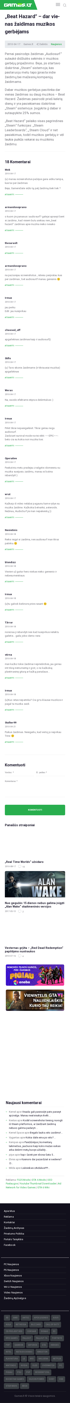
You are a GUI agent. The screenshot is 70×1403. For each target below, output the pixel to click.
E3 (54, 1331)
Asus (56, 1318)
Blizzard (36, 1324)
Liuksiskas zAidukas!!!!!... (35, 1167)
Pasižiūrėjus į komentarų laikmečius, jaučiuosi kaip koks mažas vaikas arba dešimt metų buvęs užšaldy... (34, 1146)
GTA (44, 1345)
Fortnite (57, 1338)
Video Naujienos (13, 1292)
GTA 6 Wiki (43, 1187)
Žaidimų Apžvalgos (15, 1298)
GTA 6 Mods (39, 1179)
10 (23, 867)
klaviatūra (12, 1359)
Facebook (10, 1244)
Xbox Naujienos (13, 1275)
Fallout (27, 1338)
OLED (34, 1365)
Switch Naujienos (14, 1281)
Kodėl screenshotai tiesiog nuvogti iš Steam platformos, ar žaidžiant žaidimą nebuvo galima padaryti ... (36, 1124)
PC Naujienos (11, 1264)
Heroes (55, 1345)
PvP (28, 1372)
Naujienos (56, 44)
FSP (8, 1345)
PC (60, 1365)
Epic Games (12, 1338)
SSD (61, 1379)
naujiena (43, 1359)
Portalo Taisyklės (13, 1239)
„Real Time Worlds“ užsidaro (24, 861)
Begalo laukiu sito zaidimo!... (46, 1132)
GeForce (32, 1345)
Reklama (9, 1216)
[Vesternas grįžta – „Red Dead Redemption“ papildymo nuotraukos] (35, 929)
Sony (51, 1379)
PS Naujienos (11, 1269)
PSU (19, 1372)
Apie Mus (9, 1211)
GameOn (19, 1345)
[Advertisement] (35, 1062)
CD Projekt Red (14, 1331)
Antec (26, 1318)
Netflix (57, 1359)
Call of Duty (52, 1324)
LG (24, 1359)
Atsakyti (9, 195)
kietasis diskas (24, 1352)
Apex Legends (41, 1318)
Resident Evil (42, 1372)
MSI (32, 1359)
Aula (8, 1324)
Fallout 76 (41, 1338)
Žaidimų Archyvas (14, 1228)
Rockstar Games (15, 1379)
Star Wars (11, 1386)
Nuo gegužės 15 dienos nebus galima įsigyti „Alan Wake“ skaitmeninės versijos (34, 904)
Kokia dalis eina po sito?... (41, 1137)
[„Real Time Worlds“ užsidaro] (35, 843)
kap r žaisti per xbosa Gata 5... (38, 1154)
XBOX (24, 1386)
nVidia (24, 1365)
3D (7, 1318)
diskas (44, 1331)
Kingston (42, 1352)
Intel (8, 1352)
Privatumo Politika (14, 1233)
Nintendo (11, 1365)
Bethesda (21, 1324)
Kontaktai (9, 1222)
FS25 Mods (23, 1179)
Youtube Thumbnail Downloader (38, 1183)
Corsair (31, 1331)
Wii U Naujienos (13, 1286)
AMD (15, 1318)
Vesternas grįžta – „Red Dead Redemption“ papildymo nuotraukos (34, 949)
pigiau (9, 1372)
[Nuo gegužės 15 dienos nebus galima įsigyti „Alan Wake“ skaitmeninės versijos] (35, 884)
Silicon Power (36, 1379)
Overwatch (48, 1365)
